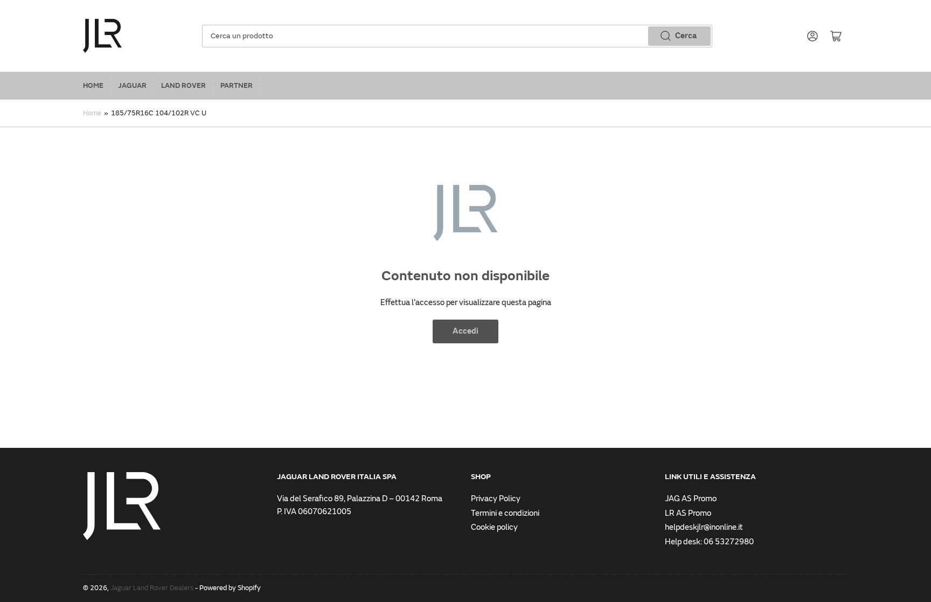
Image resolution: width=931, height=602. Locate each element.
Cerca (686, 36)
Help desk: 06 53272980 (709, 542)
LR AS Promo (688, 513)
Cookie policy (494, 527)
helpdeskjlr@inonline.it (704, 527)
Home (93, 85)
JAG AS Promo (691, 499)
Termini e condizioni (505, 513)
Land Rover (183, 85)
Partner (236, 85)
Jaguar (132, 85)
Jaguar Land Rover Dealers (151, 588)
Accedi (465, 331)
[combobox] (457, 36)
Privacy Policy (495, 499)
